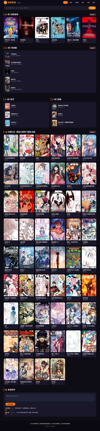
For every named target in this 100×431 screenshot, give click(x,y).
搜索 (92, 8)
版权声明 (53, 426)
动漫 (88, 2)
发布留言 (11, 404)
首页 (65, 2)
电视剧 (77, 2)
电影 (71, 2)
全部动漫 (92, 132)
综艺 (83, 2)
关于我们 (47, 426)
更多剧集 (92, 48)
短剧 (94, 2)
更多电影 (92, 14)
